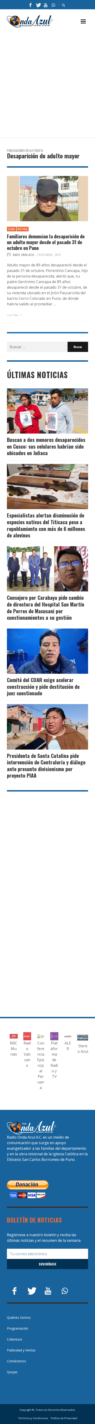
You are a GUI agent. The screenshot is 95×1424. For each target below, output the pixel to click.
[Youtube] (45, 4)
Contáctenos (16, 1361)
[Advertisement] (47, 83)
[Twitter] (38, 4)
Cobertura (14, 1339)
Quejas (12, 1372)
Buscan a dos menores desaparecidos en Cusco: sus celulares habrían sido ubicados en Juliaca (46, 446)
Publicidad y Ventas (21, 1350)
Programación (17, 1328)
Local (11, 229)
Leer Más (13, 315)
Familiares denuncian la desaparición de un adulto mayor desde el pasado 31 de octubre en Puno (46, 242)
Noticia (22, 229)
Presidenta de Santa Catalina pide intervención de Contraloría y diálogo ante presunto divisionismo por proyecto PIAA (46, 765)
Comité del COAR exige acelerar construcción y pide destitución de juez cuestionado (43, 686)
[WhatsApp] (53, 4)
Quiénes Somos (19, 1317)
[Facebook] (30, 4)
